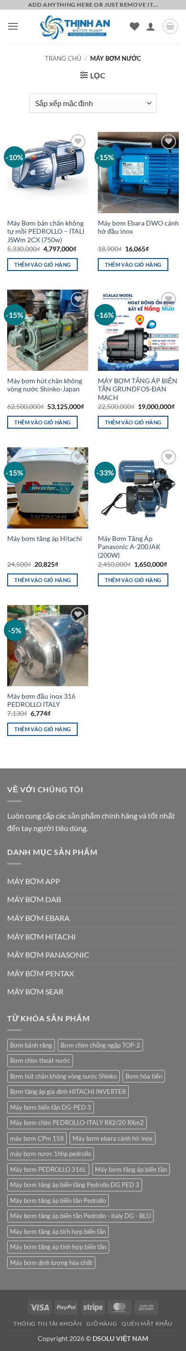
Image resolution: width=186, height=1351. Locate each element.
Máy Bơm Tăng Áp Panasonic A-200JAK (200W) (129, 547)
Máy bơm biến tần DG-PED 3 (50, 1107)
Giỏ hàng (101, 1323)
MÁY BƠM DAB (34, 899)
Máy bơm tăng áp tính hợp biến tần (58, 1247)
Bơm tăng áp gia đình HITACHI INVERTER (68, 1091)
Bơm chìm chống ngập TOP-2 (100, 1045)
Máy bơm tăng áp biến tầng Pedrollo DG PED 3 (74, 1185)
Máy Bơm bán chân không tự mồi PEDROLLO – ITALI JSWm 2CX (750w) (45, 231)
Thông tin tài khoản (47, 1323)
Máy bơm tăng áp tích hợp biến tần (58, 1231)
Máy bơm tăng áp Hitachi (44, 538)
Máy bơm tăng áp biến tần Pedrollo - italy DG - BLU (80, 1216)
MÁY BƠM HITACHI (41, 936)
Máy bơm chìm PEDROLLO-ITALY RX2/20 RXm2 (77, 1122)
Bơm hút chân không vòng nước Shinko (63, 1076)
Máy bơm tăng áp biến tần (131, 1169)
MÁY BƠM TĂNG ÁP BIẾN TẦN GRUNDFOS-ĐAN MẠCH (137, 389)
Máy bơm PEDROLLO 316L (48, 1169)
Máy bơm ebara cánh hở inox (112, 1138)
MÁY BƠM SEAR (35, 991)
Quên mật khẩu (147, 1323)
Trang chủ (63, 58)
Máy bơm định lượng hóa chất (51, 1262)
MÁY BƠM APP (33, 881)
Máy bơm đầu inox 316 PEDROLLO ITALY (41, 700)
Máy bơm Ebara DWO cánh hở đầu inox (138, 227)
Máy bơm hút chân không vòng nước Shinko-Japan (44, 385)
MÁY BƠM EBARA (38, 917)
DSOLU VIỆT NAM (120, 1338)
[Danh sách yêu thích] (134, 26)
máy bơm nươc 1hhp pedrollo (50, 1153)
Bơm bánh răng (31, 1045)
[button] (13, 26)
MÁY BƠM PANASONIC (48, 954)
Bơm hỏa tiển (143, 1076)
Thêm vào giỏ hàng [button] (42, 264)
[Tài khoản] (150, 26)
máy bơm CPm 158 (37, 1138)
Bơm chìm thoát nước (40, 1060)
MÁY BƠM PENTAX (40, 973)
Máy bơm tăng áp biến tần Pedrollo (58, 1200)
